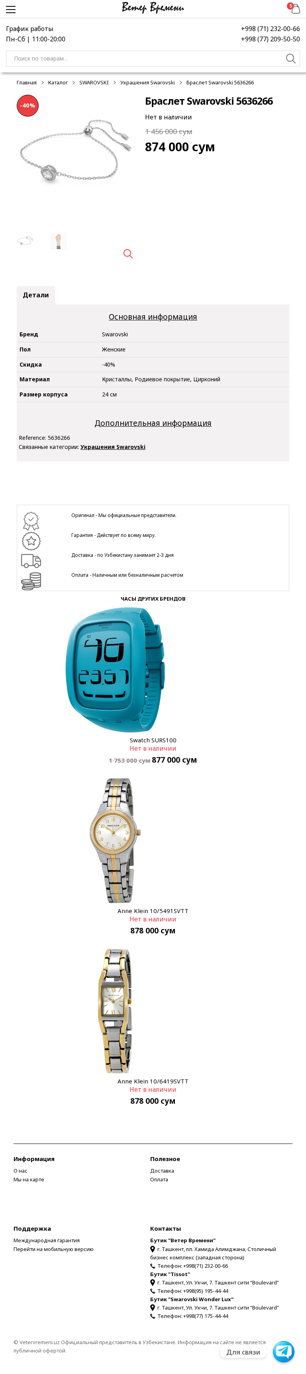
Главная (27, 82)
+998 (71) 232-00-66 (270, 28)
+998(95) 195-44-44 (205, 1290)
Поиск (291, 60)
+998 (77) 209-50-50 (270, 39)
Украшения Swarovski (147, 82)
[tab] (36, 295)
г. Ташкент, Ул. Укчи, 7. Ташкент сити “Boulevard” (218, 1282)
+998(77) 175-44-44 (205, 1315)
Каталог (58, 82)
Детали (36, 295)
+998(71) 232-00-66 (205, 1265)
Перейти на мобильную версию (54, 1249)
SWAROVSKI (94, 82)
